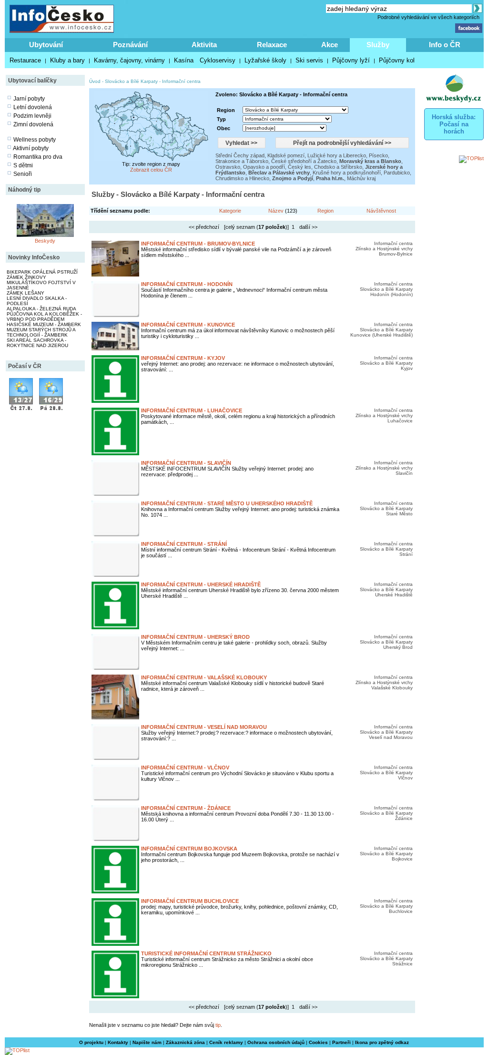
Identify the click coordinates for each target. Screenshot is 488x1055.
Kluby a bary (67, 60)
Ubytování (46, 45)
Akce (329, 45)
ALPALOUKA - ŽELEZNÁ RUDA (41, 308)
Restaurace (25, 60)
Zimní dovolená (33, 124)
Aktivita (204, 45)
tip (218, 1025)
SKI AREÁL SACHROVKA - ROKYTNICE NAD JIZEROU (37, 343)
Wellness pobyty (34, 139)
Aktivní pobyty (31, 148)
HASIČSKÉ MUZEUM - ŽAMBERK (44, 324)
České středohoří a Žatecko (303, 161)
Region (325, 211)
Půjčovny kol (397, 60)
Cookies (318, 1042)
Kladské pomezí (286, 155)
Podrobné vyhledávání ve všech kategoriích (428, 17)
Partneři (341, 1042)
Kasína (183, 60)
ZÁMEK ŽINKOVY (26, 277)
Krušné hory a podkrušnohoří (347, 172)
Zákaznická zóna (185, 1042)
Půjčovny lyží (351, 60)
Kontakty (118, 1042)
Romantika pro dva (37, 157)
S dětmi (23, 165)
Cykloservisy (217, 60)
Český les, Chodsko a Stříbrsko (325, 167)
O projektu (91, 1042)
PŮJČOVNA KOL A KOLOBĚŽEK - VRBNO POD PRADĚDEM (44, 316)
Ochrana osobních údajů (276, 1042)
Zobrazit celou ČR (151, 170)
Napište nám (147, 1042)
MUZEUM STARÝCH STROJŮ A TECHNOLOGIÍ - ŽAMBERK (41, 332)
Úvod (95, 81)
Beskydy (45, 241)
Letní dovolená (32, 107)
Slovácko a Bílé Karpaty (131, 81)
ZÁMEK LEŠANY (25, 293)
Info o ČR (444, 45)
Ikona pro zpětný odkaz (382, 1042)
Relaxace (272, 45)
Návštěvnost (381, 211)
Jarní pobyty (29, 98)
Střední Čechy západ (239, 155)
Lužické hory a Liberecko (336, 155)
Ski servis (309, 60)
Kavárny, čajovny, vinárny (129, 60)
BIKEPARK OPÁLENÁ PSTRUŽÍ (42, 272)
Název (276, 211)
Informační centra (181, 81)
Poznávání (130, 45)
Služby (377, 45)
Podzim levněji (32, 116)
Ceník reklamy (226, 1042)
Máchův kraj (361, 178)
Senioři (22, 174)
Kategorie (230, 211)
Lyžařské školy (265, 60)
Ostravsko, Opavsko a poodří (250, 167)
